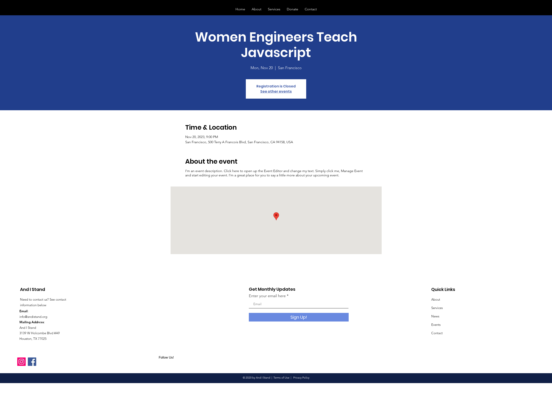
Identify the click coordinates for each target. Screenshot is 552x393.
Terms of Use (281, 377)
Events (436, 325)
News (435, 316)
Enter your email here (267, 296)
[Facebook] (32, 361)
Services (437, 308)
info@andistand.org (33, 317)
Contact (437, 333)
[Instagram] (21, 361)
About (435, 299)
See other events (276, 91)
